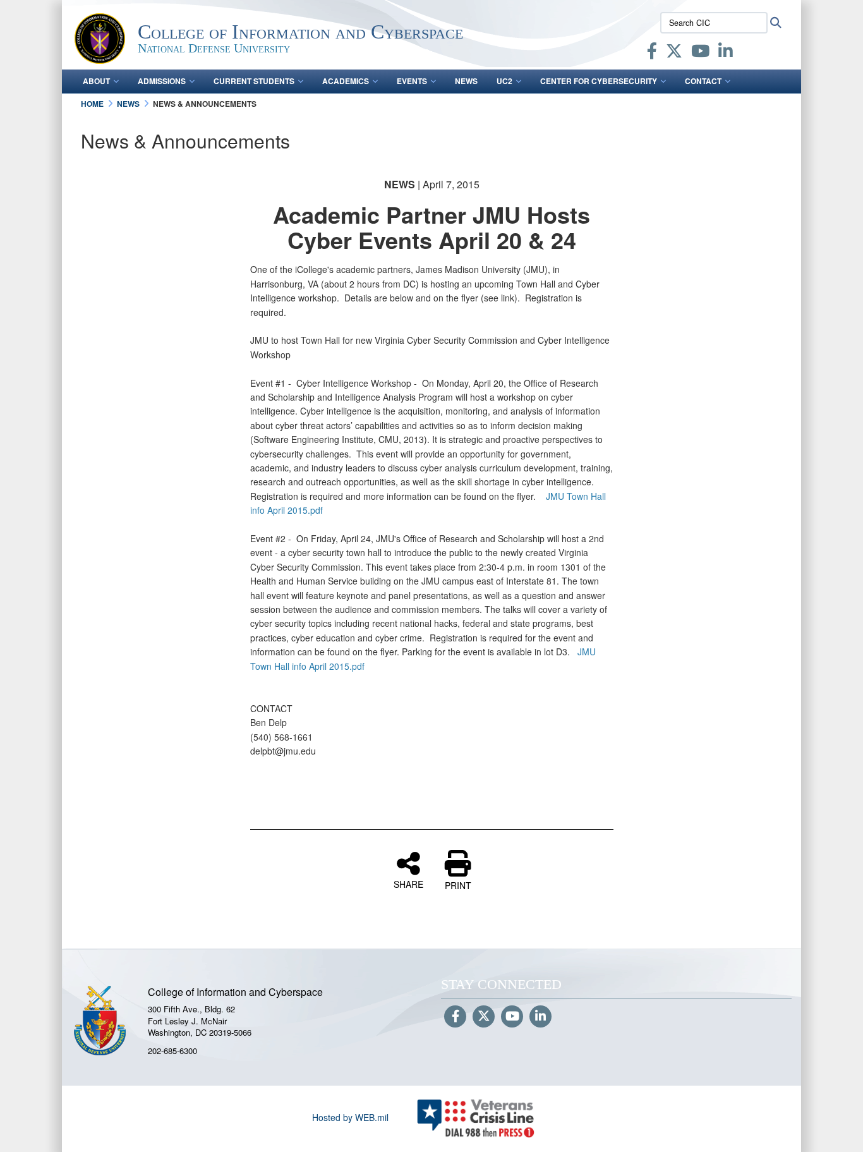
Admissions (162, 81)
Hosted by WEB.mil (350, 1117)
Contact (703, 81)
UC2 (504, 81)
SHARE (408, 883)
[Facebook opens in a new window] (652, 53)
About (96, 81)
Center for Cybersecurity (598, 81)
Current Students (254, 81)
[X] (674, 53)
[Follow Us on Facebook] (455, 1016)
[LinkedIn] (725, 53)
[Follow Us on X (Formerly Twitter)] (484, 1016)
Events (412, 81)
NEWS (466, 81)
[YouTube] (700, 53)
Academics (345, 81)
